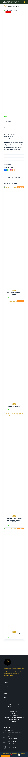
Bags (11, 136)
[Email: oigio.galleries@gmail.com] (5, 747)
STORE (6, 686)
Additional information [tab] (14, 158)
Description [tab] (14, 155)
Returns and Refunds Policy (14, 709)
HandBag (17, 138)
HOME (6, 683)
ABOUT (6, 693)
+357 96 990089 (12, 738)
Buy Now (19, 297)
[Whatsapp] (8, 170)
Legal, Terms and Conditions (14, 704)
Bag (8, 138)
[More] (13, 170)
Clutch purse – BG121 (14, 634)
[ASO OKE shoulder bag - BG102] (14, 237)
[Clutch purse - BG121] (14, 579)
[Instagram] (11, 170)
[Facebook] (5, 170)
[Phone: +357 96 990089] (5, 737)
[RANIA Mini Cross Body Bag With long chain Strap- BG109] (14, 463)
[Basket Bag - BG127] (14, 351)
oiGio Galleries (13, 6)
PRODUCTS (14, 690)
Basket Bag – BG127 (14, 406)
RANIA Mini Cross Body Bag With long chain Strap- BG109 (14, 520)
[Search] (24, 2)
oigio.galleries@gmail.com (14, 748)
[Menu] (23, 6)
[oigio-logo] (5, 6)
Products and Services (14, 707)
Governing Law (14, 711)
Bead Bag (12, 138)
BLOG (5, 697)
